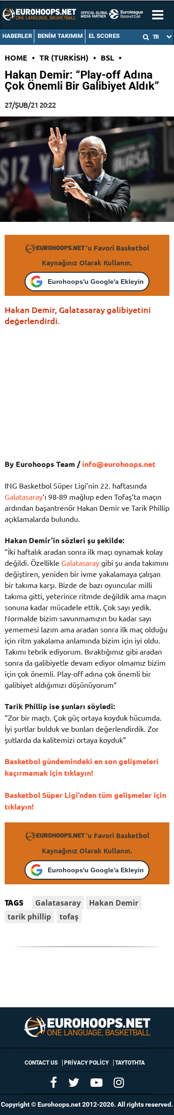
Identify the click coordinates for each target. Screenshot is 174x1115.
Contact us (41, 1063)
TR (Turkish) (64, 57)
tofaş (68, 917)
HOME (16, 57)
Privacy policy (86, 1063)
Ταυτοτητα (130, 1063)
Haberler (17, 35)
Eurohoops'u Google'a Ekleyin (96, 281)
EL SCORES (104, 35)
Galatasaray (24, 496)
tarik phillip (29, 917)
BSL (107, 57)
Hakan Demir (113, 903)
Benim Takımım (60, 35)
